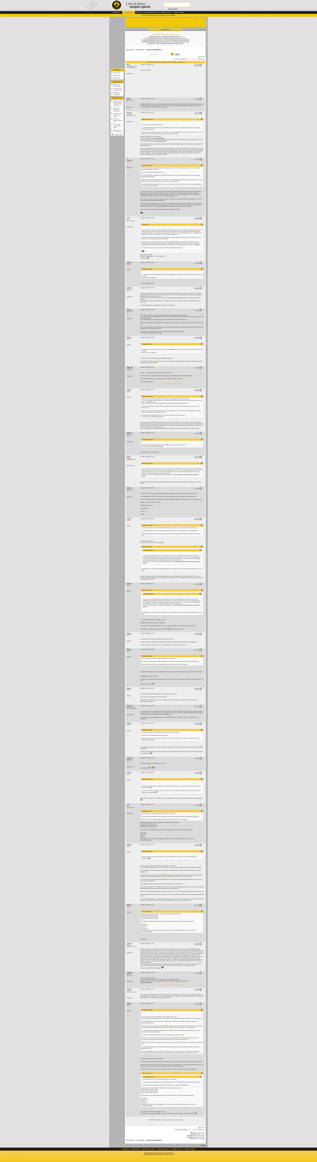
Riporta (196, 65)
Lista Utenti (116, 75)
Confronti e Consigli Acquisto (154, 49)
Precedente (183, 59)
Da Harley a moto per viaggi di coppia (117, 115)
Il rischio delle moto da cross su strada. (117, 126)
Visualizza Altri (118, 134)
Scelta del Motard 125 (154, 36)
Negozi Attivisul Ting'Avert (116, 93)
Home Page (116, 12)
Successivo (201, 59)
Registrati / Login (141, 12)
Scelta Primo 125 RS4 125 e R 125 (180, 41)
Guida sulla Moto (153, 12)
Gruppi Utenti (116, 78)
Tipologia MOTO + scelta (153, 43)
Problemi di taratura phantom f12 (117, 120)
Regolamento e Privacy (158, 1153)
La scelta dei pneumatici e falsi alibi (153, 38)
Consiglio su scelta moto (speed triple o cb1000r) (176, 40)
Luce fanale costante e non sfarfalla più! (117, 109)
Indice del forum (130, 49)
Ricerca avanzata (172, 9)
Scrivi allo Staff (169, 1153)
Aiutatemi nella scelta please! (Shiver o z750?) (172, 43)
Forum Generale (140, 49)
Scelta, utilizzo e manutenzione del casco (171, 36)
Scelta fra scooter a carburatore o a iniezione (174, 38)
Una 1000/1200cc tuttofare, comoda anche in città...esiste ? (156, 41)
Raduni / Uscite (166, 12)
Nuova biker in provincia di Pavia (117, 130)
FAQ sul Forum (117, 73)
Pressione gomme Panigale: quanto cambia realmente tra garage (117, 103)
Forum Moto (128, 12)
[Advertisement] (165, 22)
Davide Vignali (160, 1154)
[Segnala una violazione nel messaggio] (200, 65)
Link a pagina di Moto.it (158, 138)
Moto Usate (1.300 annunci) (117, 85)
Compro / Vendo (178, 12)
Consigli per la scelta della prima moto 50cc (153, 40)
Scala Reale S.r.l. (151, 1154)
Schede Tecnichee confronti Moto (117, 89)
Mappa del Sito (148, 1153)
